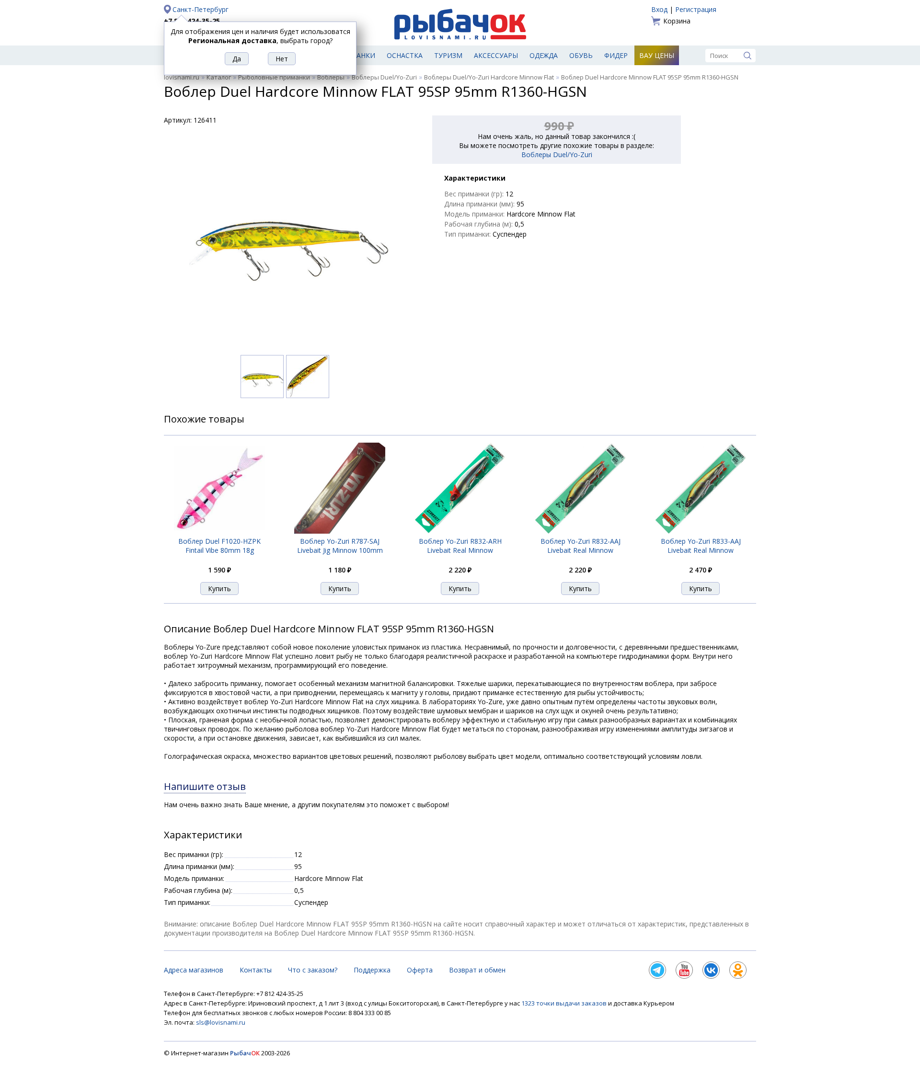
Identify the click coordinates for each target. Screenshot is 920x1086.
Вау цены (656, 55)
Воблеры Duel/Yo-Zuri (384, 77)
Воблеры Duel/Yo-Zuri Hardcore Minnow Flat (489, 77)
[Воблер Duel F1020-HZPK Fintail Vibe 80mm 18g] (219, 531)
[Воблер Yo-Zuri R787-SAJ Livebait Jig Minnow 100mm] (340, 531)
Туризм (448, 55)
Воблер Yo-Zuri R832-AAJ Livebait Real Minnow (580, 546)
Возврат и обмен (477, 969)
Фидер (616, 55)
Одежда (543, 55)
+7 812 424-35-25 (192, 20)
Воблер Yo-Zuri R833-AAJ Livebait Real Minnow (701, 546)
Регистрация (695, 9)
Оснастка (405, 55)
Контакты (256, 969)
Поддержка (372, 969)
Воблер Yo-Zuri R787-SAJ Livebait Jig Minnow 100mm (340, 546)
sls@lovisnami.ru (220, 1022)
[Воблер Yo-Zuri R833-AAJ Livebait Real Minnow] (700, 531)
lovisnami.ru (181, 77)
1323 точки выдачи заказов (564, 1003)
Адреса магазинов (193, 969)
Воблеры (331, 77)
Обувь (581, 55)
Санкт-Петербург (200, 9)
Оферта (420, 969)
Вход (659, 9)
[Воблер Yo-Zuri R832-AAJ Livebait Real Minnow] (580, 531)
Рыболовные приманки (274, 77)
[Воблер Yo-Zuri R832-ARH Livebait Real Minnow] (460, 531)
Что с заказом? (312, 969)
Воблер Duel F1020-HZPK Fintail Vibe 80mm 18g (219, 546)
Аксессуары (496, 55)
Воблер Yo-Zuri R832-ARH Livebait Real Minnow (460, 546)
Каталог (219, 77)
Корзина (676, 20)
